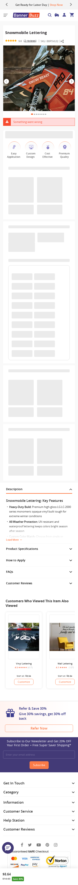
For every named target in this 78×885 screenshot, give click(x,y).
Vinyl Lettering (24, 663)
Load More (12, 540)
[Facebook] (22, 845)
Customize (24, 681)
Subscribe (39, 765)
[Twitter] (30, 845)
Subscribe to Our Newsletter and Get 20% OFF (39, 743)
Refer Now (39, 728)
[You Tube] (39, 845)
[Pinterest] (47, 845)
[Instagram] (55, 845)
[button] (8, 848)
